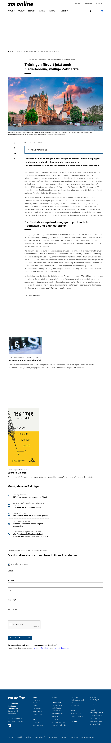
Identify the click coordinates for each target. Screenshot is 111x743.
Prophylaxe (74, 697)
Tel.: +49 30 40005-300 (16, 718)
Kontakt (77, 4)
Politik (35, 703)
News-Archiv (37, 714)
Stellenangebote (95, 713)
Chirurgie (55, 719)
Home (12, 51)
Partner (10, 737)
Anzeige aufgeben (96, 724)
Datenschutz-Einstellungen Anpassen (82, 737)
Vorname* (12, 600)
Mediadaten (88, 4)
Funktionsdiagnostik (77, 700)
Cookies (28, 737)
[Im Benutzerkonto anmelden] (91, 11)
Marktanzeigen (76, 713)
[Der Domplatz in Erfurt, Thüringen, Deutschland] (100, 128)
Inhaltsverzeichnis (38, 150)
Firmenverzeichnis (77, 716)
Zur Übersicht (34, 295)
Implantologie (56, 708)
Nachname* (12, 609)
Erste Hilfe (36, 722)
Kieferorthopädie (57, 714)
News (10, 11)
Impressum (53, 737)
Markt (63, 11)
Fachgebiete (56, 702)
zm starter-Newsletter (41, 648)
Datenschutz (39, 737)
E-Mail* (10, 571)
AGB (18, 737)
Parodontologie (57, 705)
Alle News (36, 700)
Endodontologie (57, 711)
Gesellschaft (37, 708)
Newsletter (99, 4)
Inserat (52, 11)
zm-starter (93, 705)
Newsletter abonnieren (18, 638)
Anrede (11, 580)
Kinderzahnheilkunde (59, 722)
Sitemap (63, 737)
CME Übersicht (38, 725)
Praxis (35, 705)
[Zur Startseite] (20, 3)
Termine (31, 11)
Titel (9, 590)
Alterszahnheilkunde (59, 725)
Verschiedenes (95, 721)
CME (20, 11)
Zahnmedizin (37, 711)
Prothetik (55, 716)
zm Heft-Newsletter (61, 648)
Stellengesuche (95, 715)
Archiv (42, 11)
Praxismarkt (93, 718)
